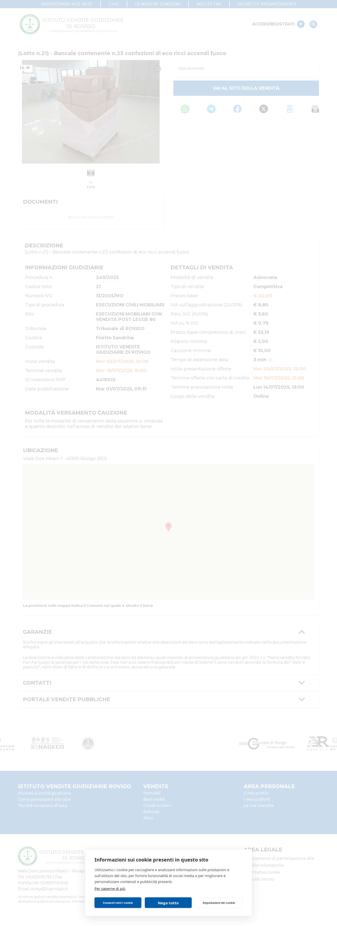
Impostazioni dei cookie (219, 903)
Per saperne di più (109, 888)
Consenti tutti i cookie (118, 903)
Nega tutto (168, 902)
